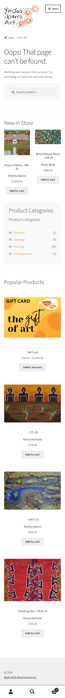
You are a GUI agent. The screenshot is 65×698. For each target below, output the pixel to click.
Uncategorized (22, 253)
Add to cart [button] (17, 191)
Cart (50, 688)
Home (11, 37)
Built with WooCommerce (20, 677)
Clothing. (19, 239)
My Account (11, 692)
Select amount (32, 367)
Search (32, 692)
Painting (18, 246)
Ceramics (19, 232)
